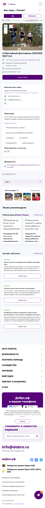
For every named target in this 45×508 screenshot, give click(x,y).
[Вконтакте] (36, 460)
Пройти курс (22, 276)
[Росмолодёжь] (19, 504)
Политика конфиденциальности (13, 486)
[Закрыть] (39, 10)
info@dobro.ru (15, 447)
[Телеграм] (41, 460)
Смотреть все (38, 215)
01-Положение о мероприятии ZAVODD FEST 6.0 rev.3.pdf (23, 166)
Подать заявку (22, 77)
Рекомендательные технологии (13, 495)
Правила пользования (10, 491)
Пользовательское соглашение (13, 482)
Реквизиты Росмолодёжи (11, 478)
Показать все (35, 190)
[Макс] (31, 460)
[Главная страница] (4, 4)
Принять (22, 421)
